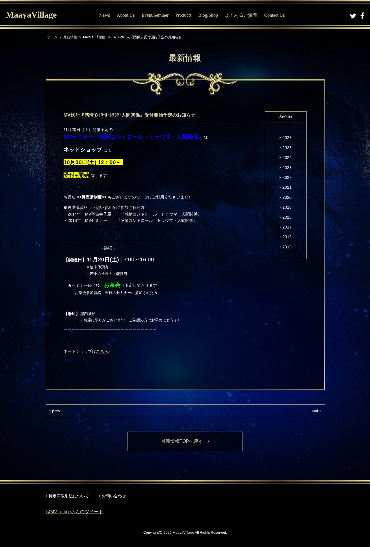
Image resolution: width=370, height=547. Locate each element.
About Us (126, 15)
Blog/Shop (208, 15)
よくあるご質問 (241, 15)
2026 (287, 137)
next (314, 410)
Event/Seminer (155, 15)
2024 (287, 157)
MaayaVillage (31, 14)
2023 (287, 167)
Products (183, 15)
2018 (287, 217)
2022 (287, 177)
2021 (287, 187)
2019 (287, 207)
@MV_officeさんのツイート (74, 511)
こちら (102, 351)
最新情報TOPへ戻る (184, 441)
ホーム (52, 37)
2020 (287, 197)
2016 (287, 237)
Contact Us (274, 15)
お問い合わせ (114, 496)
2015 (287, 247)
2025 (287, 147)
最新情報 (70, 37)
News (104, 15)
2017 (287, 227)
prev (56, 411)
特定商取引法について (69, 496)
